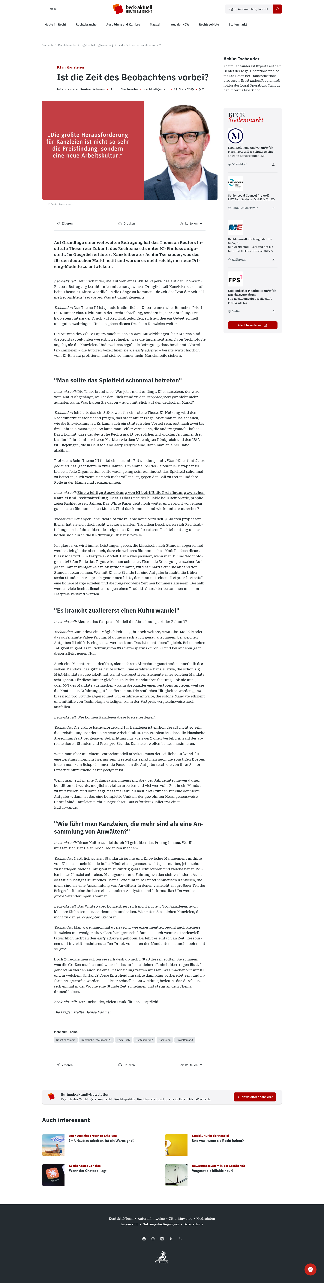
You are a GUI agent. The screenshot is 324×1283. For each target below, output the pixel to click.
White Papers (149, 281)
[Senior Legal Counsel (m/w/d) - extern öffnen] (273, 208)
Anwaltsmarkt (185, 1040)
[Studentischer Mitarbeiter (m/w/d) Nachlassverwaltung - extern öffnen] (273, 311)
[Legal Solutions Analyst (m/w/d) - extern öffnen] (273, 164)
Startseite (48, 45)
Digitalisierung (144, 1040)
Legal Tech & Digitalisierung (96, 45)
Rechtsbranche (67, 45)
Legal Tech (123, 1040)
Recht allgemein (65, 1040)
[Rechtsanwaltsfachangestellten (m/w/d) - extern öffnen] (273, 260)
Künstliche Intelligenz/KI (96, 1040)
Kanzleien (165, 1040)
